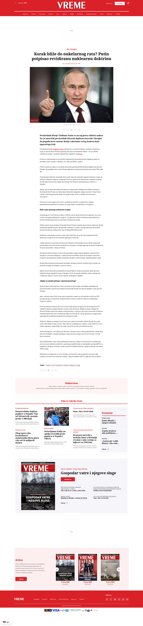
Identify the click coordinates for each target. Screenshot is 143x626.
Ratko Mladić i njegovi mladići (109, 422)
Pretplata (119, 3)
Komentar (80, 14)
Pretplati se (67, 479)
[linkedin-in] (127, 599)
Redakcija (36, 599)
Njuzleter (109, 14)
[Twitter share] (68, 130)
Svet (57, 14)
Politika (33, 14)
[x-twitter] (111, 599)
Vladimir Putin (58, 149)
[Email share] (71, 130)
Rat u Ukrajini (64, 365)
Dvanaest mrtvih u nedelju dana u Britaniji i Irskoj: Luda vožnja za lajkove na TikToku (85, 439)
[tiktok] (123, 599)
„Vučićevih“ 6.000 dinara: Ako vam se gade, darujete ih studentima (110, 442)
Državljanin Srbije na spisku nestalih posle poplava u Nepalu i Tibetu (55, 435)
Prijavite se (109, 3)
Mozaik (72, 14)
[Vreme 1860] (38, 486)
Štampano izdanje (91, 14)
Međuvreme (54, 388)
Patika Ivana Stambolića (102, 490)
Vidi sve (104, 449)
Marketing (53, 599)
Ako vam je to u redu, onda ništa (73, 490)
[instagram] (119, 599)
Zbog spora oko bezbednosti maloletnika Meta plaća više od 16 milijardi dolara (27, 438)
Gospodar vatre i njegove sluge (88, 473)
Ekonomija (42, 14)
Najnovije (25, 14)
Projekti (81, 599)
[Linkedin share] (79, 130)
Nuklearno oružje (74, 365)
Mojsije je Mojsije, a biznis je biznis (74, 498)
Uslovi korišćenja (63, 599)
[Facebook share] (64, 130)
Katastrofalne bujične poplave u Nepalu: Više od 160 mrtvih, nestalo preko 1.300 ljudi (26, 415)
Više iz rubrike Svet (71, 400)
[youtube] (115, 599)
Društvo (50, 14)
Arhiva (102, 14)
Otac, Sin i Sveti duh (83, 411)
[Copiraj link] (75, 130)
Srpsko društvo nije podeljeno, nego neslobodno (109, 432)
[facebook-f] (107, 599)
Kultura (64, 14)
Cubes (79, 605)
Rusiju (80, 154)
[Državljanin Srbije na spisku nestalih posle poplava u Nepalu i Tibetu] (56, 416)
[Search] (15, 3)
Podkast (118, 14)
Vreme (66, 605)
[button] (57, 569)
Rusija (57, 365)
